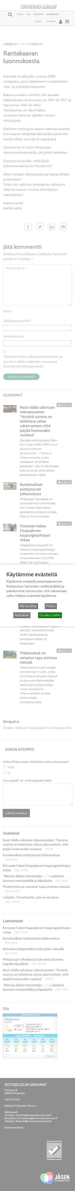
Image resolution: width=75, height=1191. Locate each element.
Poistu (50, 606)
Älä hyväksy (28, 606)
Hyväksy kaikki (49, 615)
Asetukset (22, 615)
